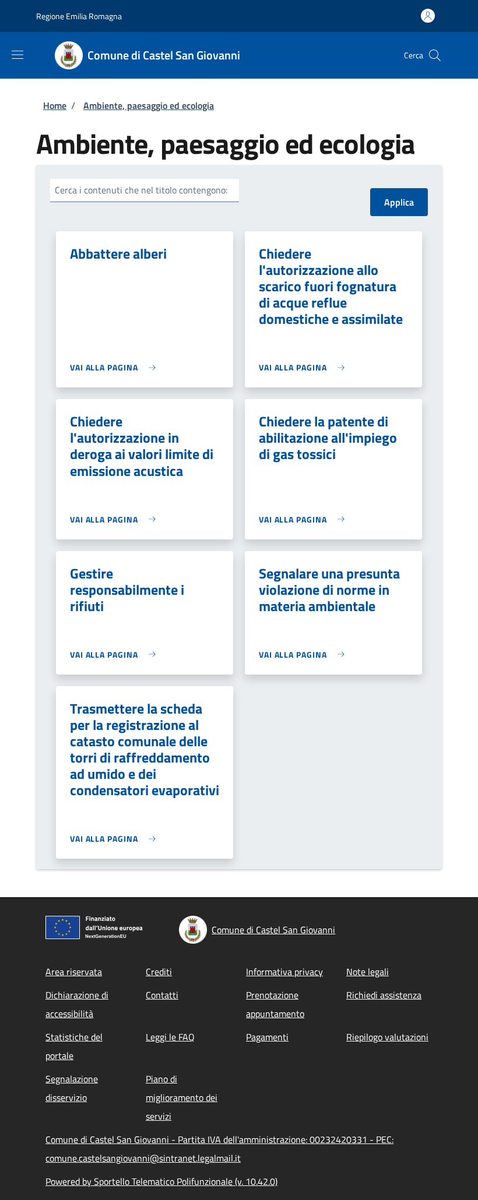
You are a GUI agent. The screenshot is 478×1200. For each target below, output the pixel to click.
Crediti (159, 972)
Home (54, 105)
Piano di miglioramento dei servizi (181, 1097)
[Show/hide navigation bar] (17, 54)
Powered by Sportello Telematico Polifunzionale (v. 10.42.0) (161, 1181)
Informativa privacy (284, 972)
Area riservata (73, 972)
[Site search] (435, 55)
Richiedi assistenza (383, 995)
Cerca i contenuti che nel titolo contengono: (141, 190)
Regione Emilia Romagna (79, 16)
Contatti (162, 995)
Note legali (367, 972)
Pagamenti (267, 1037)
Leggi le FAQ (170, 1037)
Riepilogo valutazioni (387, 1037)
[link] (115, 367)
